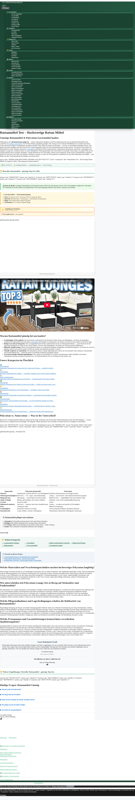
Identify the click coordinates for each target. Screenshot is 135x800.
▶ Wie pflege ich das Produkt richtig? (12, 705)
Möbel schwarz (15, 126)
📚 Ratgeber (10, 117)
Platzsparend (15, 63)
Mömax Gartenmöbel (17, 88)
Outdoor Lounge (16, 68)
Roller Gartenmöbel (17, 90)
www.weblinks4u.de (6, 779)
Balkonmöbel (15, 61)
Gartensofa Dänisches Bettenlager (20, 83)
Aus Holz (14, 32)
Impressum (3, 737)
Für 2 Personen (15, 48)
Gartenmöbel (34, 342)
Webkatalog (3, 749)
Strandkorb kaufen (16, 72)
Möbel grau (14, 128)
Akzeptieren (70, 786)
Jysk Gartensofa (16, 79)
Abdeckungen (15, 124)
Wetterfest (14, 34)
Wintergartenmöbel (17, 120)
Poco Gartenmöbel (16, 86)
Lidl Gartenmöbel (16, 115)
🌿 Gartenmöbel (11, 12)
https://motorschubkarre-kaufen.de (10, 752)
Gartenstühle (15, 15)
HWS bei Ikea (15, 101)
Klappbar (14, 52)
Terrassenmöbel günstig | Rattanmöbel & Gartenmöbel (21, 557)
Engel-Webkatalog (6, 754)
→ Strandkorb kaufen (55, 545)
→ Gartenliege (29, 543)
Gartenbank (14, 21)
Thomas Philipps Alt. (17, 74)
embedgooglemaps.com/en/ (8, 769)
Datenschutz (13, 737)
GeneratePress (38, 783)
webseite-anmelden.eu (7, 763)
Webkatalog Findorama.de (8, 756)
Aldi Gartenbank (16, 95)
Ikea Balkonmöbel (16, 99)
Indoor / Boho (15, 46)
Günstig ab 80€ (15, 24)
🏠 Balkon (10, 59)
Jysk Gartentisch (16, 102)
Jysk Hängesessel (16, 106)
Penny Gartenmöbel (17, 111)
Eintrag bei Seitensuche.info (8, 766)
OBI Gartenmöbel (16, 113)
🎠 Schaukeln (10, 28)
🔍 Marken (10, 77)
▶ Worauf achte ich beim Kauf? (10, 689)
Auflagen (14, 122)
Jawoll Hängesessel (16, 110)
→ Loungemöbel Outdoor (10, 543)
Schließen (3, 795)
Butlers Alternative (16, 76)
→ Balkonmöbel (7, 545)
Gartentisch (14, 19)
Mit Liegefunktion (16, 35)
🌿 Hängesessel (11, 39)
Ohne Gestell (15, 43)
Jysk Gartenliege (16, 108)
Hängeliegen (14, 57)
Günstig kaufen (15, 30)
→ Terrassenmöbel (31, 545)
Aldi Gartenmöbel (16, 92)
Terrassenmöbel (15, 66)
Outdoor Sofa (15, 23)
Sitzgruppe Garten (16, 81)
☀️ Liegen (9, 50)
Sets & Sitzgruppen (16, 14)
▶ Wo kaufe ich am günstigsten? (11, 710)
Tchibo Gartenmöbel (17, 85)
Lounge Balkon (15, 65)
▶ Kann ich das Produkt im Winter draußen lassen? (17, 700)
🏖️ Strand (9, 70)
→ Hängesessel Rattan (77, 543)
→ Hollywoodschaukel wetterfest (59, 543)
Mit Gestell (14, 41)
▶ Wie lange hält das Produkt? (10, 694)
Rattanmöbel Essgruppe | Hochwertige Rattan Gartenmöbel (22, 560)
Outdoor (13, 44)
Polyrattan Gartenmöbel (14, 144)
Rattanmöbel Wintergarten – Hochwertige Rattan (19, 558)
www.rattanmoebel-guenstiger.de (12, 2)
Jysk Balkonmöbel (16, 104)
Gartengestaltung (16, 119)
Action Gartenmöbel (17, 94)
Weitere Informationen (59, 786)
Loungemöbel (15, 17)
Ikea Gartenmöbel (16, 97)
